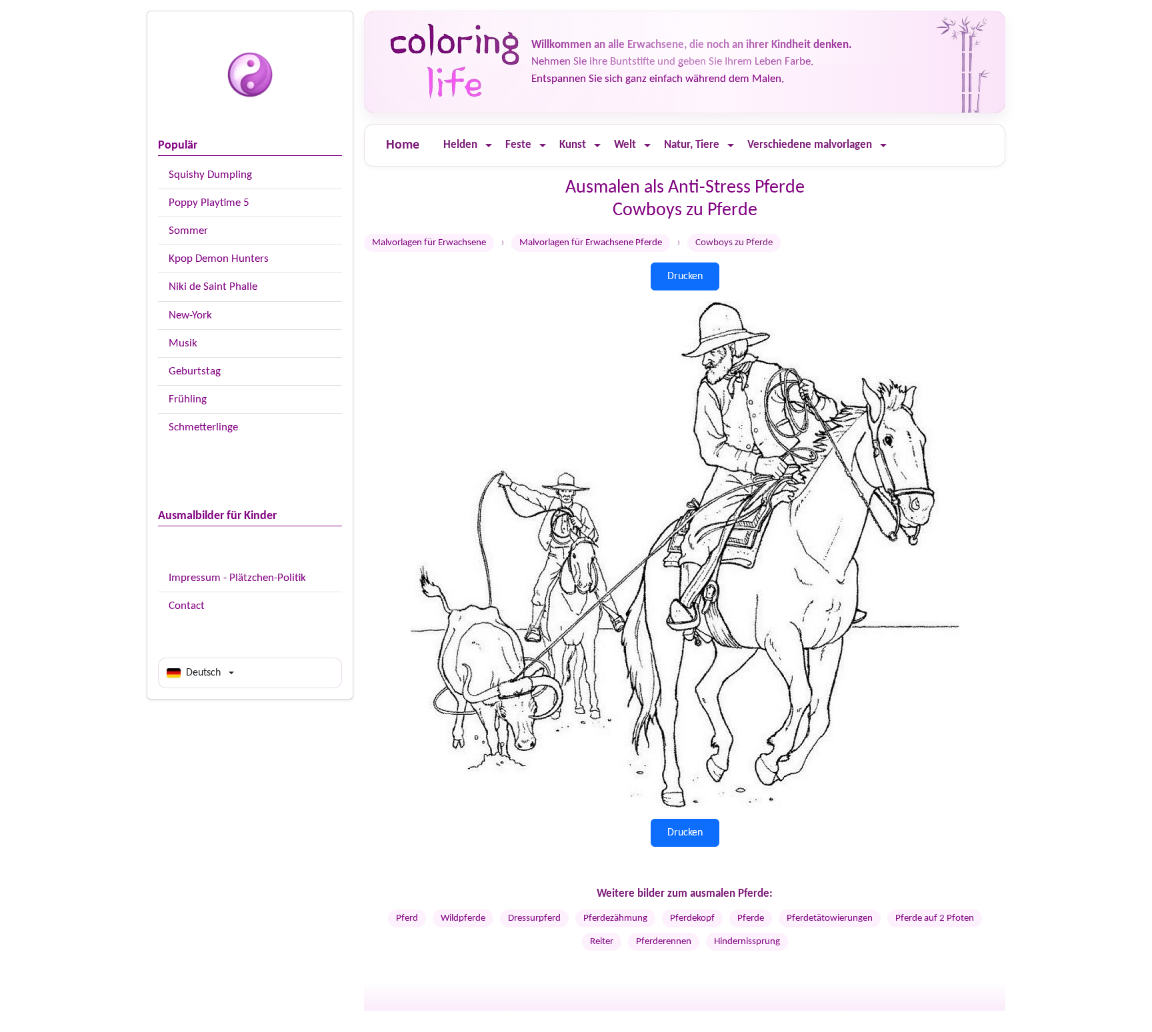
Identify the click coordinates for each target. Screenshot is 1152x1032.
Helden (460, 145)
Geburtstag (195, 371)
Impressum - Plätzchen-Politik (237, 578)
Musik (183, 343)
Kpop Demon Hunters (219, 258)
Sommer (188, 231)
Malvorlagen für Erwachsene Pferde (590, 243)
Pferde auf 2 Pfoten (934, 918)
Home (402, 145)
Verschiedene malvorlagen (809, 145)
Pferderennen (663, 942)
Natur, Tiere (691, 145)
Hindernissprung (747, 942)
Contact (187, 606)
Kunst (572, 145)
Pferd (407, 918)
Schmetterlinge (203, 427)
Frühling (188, 399)
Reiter (601, 942)
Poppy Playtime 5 (209, 203)
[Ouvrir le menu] (488, 145)
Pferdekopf (692, 918)
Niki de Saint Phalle (213, 286)
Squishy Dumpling (210, 175)
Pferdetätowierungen (830, 918)
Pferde (750, 918)
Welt (625, 145)
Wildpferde (463, 918)
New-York (190, 315)
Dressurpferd (534, 918)
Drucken (685, 276)
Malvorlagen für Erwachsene (429, 243)
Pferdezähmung (615, 918)
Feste (518, 145)
